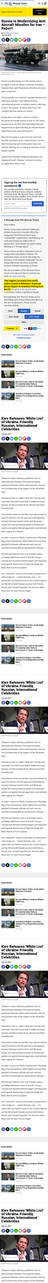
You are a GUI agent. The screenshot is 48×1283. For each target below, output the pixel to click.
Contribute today (40, 12)
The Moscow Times (11, 33)
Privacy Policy (23, 208)
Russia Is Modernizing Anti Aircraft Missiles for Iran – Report (23, 24)
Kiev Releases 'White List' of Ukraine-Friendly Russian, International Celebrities (22, 423)
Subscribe (37, 204)
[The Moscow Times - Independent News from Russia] (15, 3)
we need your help (17, 276)
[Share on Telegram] (12, 40)
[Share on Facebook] (3, 40)
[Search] (42, 3)
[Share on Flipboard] (24, 40)
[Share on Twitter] (7, 40)
